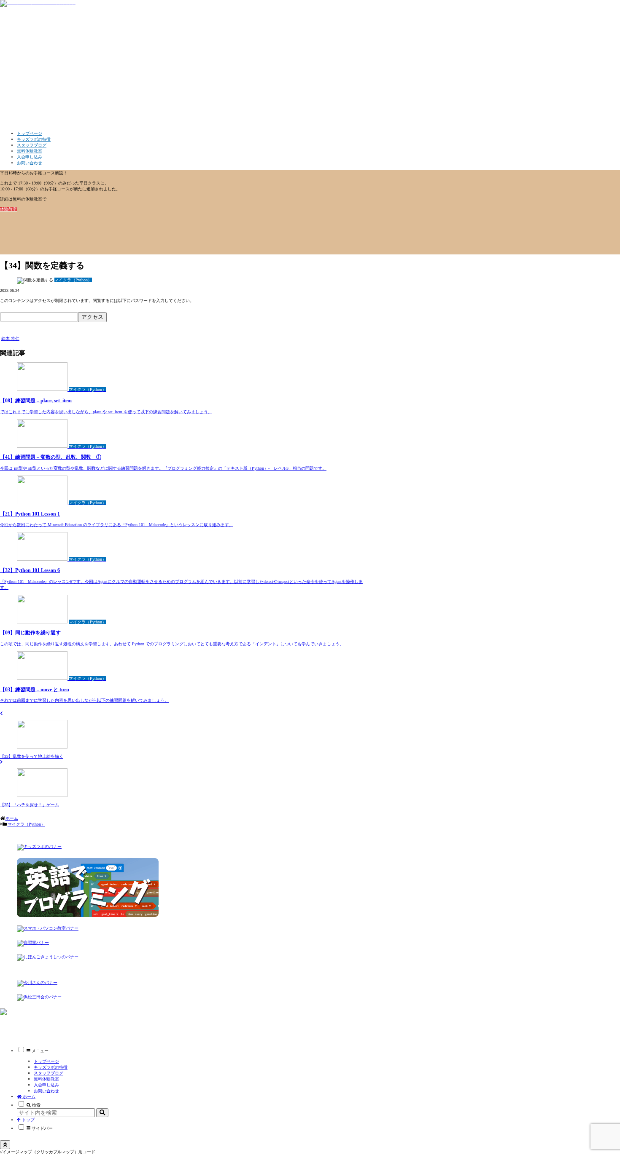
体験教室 (8, 209)
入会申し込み (46, 1085)
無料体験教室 (46, 1079)
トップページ (46, 1061)
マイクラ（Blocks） (35, 1022)
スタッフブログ (48, 1073)
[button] (102, 1112)
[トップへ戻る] (5, 1144)
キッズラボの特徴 (50, 1067)
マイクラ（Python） (23, 332)
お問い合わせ (46, 1090)
